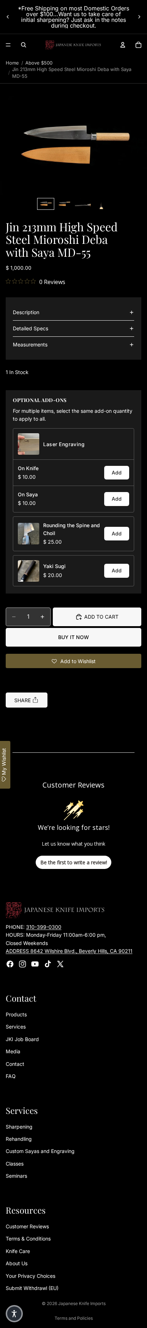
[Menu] (8, 45)
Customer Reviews (27, 1226)
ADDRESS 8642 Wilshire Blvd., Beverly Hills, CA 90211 (69, 951)
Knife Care (18, 1251)
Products (16, 1014)
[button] (73, 145)
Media (13, 1052)
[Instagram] (22, 964)
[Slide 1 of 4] (46, 204)
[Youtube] (35, 964)
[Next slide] (139, 17)
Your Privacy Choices (30, 1276)
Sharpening (19, 1127)
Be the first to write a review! (73, 862)
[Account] (123, 45)
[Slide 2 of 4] (64, 204)
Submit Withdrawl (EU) (32, 1288)
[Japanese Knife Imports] (73, 45)
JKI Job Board (22, 1039)
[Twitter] (60, 964)
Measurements (30, 344)
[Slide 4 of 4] (101, 204)
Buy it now (73, 637)
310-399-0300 (43, 927)
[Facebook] (10, 964)
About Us (16, 1264)
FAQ (11, 1076)
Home (12, 63)
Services (16, 1027)
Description (26, 312)
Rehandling (19, 1139)
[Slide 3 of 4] (83, 204)
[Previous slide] (8, 17)
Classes (15, 1164)
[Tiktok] (48, 964)
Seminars (16, 1176)
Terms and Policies (74, 1318)
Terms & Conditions (28, 1239)
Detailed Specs (30, 328)
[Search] (23, 45)
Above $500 (38, 63)
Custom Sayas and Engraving (40, 1151)
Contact (15, 1064)
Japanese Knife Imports (82, 1303)
